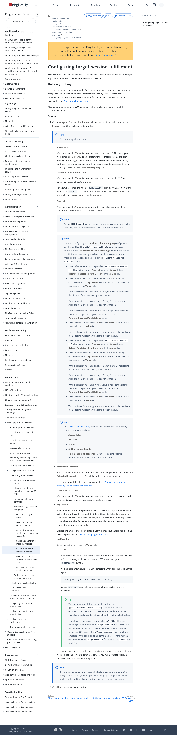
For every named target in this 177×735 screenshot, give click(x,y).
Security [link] (95, 730)
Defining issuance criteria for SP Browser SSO (26, 559)
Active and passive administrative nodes (20, 183)
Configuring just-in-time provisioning (21, 605)
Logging (8, 340)
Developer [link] (97, 5)
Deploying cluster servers (17, 176)
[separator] (40, 367)
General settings (12, 116)
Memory (9, 355)
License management (15, 88)
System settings (12, 83)
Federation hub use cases (76, 101)
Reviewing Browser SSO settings (23, 589)
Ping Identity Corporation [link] (21, 731)
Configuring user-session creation (23, 481)
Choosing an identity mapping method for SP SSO (25, 491)
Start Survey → (104, 55)
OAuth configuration (14, 278)
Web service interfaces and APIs (20, 674)
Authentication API (13, 684)
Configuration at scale (15, 365)
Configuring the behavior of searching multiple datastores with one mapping (21, 71)
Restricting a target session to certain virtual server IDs (27, 533)
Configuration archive (15, 93)
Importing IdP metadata (21, 448)
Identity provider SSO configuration (21, 395)
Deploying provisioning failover (19, 189)
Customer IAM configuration (18, 226)
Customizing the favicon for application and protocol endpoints (21, 62)
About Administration (15, 211)
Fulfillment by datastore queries (20, 273)
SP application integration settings (19, 411)
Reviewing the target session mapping (25, 568)
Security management (15, 283)
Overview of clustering (15, 151)
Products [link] (59, 5)
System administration (15, 239)
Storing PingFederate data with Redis (19, 132)
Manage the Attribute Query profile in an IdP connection (23, 597)
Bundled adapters (13, 268)
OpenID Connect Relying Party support (21, 633)
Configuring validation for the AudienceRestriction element (18, 41)
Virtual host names (14, 288)
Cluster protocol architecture (18, 156)
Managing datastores (15, 298)
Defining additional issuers (22, 465)
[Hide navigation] (37, 15)
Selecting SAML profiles (22, 475)
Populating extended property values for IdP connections (23, 459)
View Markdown (124, 15)
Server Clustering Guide (16, 146)
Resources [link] (134, 5)
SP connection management (18, 400)
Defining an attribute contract (23, 500)
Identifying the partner (20, 453)
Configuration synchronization (19, 194)
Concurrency (11, 350)
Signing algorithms (14, 79)
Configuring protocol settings (25, 583)
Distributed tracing (14, 244)
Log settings (10, 103)
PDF (109, 15)
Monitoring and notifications (18, 303)
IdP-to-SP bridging (13, 390)
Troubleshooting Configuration (19, 707)
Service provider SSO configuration (21, 405)
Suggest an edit (94, 15)
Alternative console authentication (21, 323)
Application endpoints (15, 679)
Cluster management (15, 199)
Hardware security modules (18, 360)
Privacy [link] (84, 730)
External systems (13, 647)
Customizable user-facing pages (20, 259)
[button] (163, 5)
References (10, 369)
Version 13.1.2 (20, 21)
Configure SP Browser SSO (22, 470)
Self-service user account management (16, 233)
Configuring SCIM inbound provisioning (22, 612)
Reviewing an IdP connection (23, 627)
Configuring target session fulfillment (24, 550)
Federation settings (16, 417)
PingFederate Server (18, 14)
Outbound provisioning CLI (17, 254)
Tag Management (13, 293)
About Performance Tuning (17, 335)
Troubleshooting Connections (18, 711)
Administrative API (13, 308)
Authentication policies (15, 221)
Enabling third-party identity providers (18, 383)
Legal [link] (74, 730)
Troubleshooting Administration (20, 702)
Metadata (9, 121)
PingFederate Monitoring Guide (19, 313)
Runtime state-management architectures (18, 162)
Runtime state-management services (18, 170)
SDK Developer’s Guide (15, 660)
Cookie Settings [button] (111, 730)
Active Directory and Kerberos (19, 126)
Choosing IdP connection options (21, 441)
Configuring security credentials (19, 620)
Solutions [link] (116, 5)
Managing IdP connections (19, 422)
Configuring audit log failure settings (18, 110)
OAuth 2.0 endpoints (14, 669)
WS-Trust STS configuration (17, 264)
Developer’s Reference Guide (18, 664)
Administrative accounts (16, 318)
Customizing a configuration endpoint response (18, 49)
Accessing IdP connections (22, 427)
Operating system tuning (16, 345)
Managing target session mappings (25, 508)
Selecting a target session (24, 516)
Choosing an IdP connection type (22, 433)
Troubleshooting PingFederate (19, 697)
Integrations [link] (78, 5)
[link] (18, 5)
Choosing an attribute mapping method (26, 542)
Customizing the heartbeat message (22, 55)
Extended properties (14, 98)
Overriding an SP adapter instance (24, 524)
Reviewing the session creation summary (24, 576)
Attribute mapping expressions (19, 216)
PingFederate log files (15, 249)
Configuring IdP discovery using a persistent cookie (22, 641)
